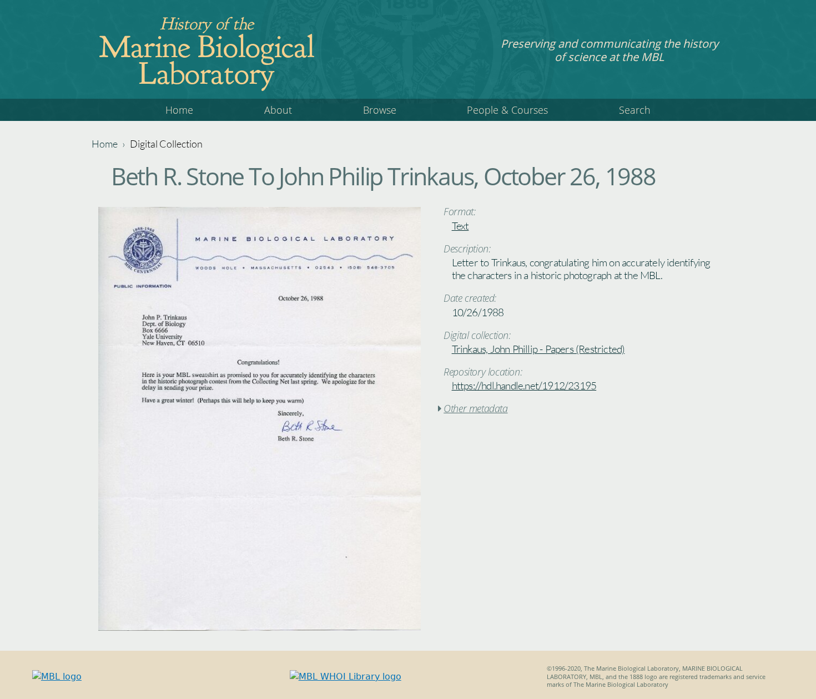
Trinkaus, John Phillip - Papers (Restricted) (538, 349)
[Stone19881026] (259, 627)
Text (460, 225)
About (278, 109)
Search (635, 109)
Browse (379, 109)
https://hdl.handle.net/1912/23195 (524, 385)
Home (179, 109)
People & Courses (507, 109)
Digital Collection (166, 144)
